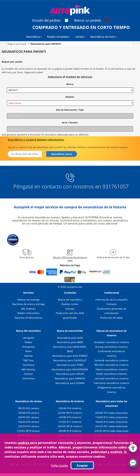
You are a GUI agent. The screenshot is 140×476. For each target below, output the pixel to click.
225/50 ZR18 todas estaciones (111, 430)
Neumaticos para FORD (70, 364)
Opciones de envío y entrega (28, 304)
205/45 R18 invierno (70, 408)
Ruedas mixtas (70, 304)
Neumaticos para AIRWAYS (70, 378)
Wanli (28, 351)
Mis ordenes (28, 308)
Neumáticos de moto (102, 36)
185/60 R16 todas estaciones (111, 421)
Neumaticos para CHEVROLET (70, 360)
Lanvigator (28, 337)
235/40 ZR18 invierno (70, 426)
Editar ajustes (59, 465)
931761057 (115, 186)
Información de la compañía (111, 299)
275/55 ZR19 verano (28, 430)
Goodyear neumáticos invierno (111, 342)
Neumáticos (33, 36)
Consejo (69, 308)
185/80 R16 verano (28, 412)
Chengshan (28, 346)
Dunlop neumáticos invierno (111, 346)
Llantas (79, 36)
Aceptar (82, 465)
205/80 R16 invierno (70, 430)
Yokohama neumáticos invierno (111, 383)
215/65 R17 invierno (70, 421)
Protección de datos (111, 317)
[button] (133, 447)
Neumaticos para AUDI (70, 337)
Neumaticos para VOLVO (70, 373)
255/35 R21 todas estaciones (111, 426)
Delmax (28, 355)
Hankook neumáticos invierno (111, 360)
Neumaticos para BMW (70, 342)
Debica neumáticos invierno (112, 369)
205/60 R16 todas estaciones (111, 412)
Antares (28, 373)
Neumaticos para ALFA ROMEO (70, 355)
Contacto (112, 304)
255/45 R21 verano (28, 417)
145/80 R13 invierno (70, 417)
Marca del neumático (70, 299)
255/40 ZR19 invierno (70, 412)
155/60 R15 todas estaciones (111, 417)
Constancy (28, 364)
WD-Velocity (28, 369)
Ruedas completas (57, 36)
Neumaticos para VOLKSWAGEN (70, 369)
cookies (23, 443)
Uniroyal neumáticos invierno (111, 378)
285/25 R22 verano (28, 408)
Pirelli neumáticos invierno (111, 373)
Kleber (28, 342)
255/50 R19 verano (28, 426)
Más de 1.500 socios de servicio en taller (70, 259)
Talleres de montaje (28, 299)
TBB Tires (28, 360)
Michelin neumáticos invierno (112, 364)
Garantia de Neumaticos (28, 317)
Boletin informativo (28, 313)
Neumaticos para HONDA (70, 383)
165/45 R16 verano (28, 421)
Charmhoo (28, 378)
